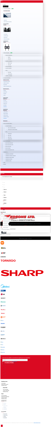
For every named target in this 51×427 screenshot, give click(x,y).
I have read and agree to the (10, 361)
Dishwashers (5, 120)
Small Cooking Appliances (5, 98)
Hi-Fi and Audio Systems (6, 24)
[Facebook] (6, 364)
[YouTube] (6, 375)
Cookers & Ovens (6, 79)
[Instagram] (6, 370)
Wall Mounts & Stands (5, 42)
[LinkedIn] (6, 372)
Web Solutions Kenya (37, 422)
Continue (3, 232)
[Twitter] (6, 367)
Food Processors (6, 88)
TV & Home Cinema (6, 10)
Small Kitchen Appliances (5, 110)
